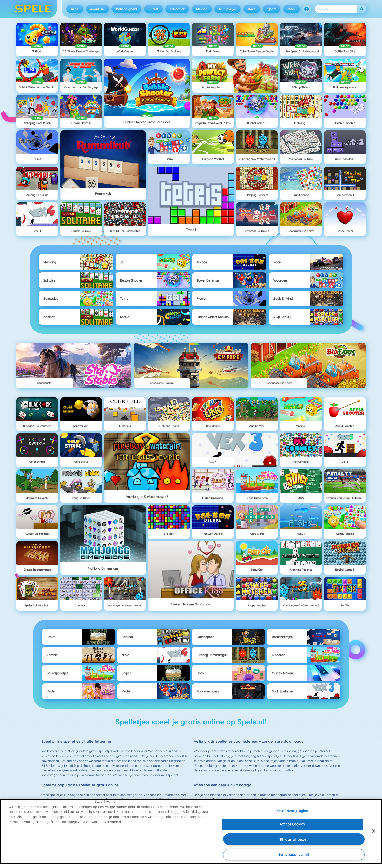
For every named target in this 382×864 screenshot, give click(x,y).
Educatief (177, 9)
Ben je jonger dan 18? (294, 854)
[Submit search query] (361, 9)
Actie (74, 9)
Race (251, 9)
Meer (291, 9)
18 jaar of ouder (294, 839)
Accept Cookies (292, 824)
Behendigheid (126, 9)
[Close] (373, 831)
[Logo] (33, 9)
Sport (271, 9)
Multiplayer (227, 9)
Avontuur (97, 9)
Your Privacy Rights (292, 811)
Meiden (201, 9)
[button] (306, 9)
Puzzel (153, 9)
